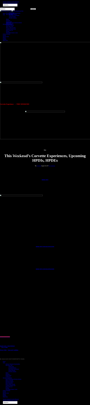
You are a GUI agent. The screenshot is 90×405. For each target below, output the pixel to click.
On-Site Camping (12, 371)
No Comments (52, 165)
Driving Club (6, 393)
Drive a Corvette (9, 380)
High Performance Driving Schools (13, 379)
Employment (8, 375)
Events (4, 391)
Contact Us (8, 376)
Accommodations (12, 367)
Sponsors (8, 374)
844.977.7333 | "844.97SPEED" (7, 346)
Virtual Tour (11, 366)
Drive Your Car (9, 386)
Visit (4, 362)
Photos (4, 394)
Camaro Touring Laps (10, 385)
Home (4, 361)
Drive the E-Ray (9, 382)
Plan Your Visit (9, 365)
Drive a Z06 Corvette (10, 384)
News (45, 150)
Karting (7, 388)
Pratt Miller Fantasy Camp (11, 389)
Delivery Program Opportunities (13, 364)
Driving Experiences (7, 377)
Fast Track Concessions (13, 369)
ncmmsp (39, 165)
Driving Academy (10, 381)
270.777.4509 (4, 347)
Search (33, 9)
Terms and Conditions (13, 350)
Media (7, 372)
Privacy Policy (3, 350)
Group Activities (6, 390)
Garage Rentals (11, 370)
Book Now (5, 396)
